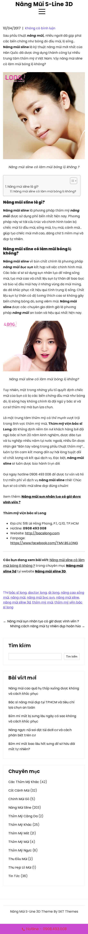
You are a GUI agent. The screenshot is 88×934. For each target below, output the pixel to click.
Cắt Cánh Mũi (18, 790)
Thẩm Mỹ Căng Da (23, 816)
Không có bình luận (40, 28)
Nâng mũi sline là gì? (23, 186)
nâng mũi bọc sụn (41, 597)
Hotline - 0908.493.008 (46, 928)
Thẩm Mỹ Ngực (20, 850)
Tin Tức (14, 876)
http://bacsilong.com (42, 533)
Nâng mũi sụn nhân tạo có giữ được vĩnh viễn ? (41, 621)
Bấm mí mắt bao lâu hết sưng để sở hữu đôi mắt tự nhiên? (41, 746)
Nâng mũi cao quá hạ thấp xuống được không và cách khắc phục (43, 691)
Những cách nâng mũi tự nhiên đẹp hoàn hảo (47, 626)
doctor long (37, 592)
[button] (71, 180)
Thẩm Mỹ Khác (20, 824)
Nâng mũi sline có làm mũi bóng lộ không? (45, 191)
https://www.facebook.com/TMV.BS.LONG (44, 543)
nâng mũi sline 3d (17, 602)
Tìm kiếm (19, 646)
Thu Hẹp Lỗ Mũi (19, 867)
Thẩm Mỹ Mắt (18, 833)
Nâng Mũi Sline (19, 807)
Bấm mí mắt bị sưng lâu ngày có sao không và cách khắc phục (42, 719)
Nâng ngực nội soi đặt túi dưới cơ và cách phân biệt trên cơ (40, 733)
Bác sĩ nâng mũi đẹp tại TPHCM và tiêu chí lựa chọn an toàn (41, 705)
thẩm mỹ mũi (42, 602)
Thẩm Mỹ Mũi (18, 841)
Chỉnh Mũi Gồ (18, 799)
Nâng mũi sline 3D (50, 571)
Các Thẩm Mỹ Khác (23, 782)
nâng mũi (17, 597)
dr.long (53, 592)
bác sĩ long (18, 592)
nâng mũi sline (67, 597)
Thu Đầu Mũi (17, 859)
